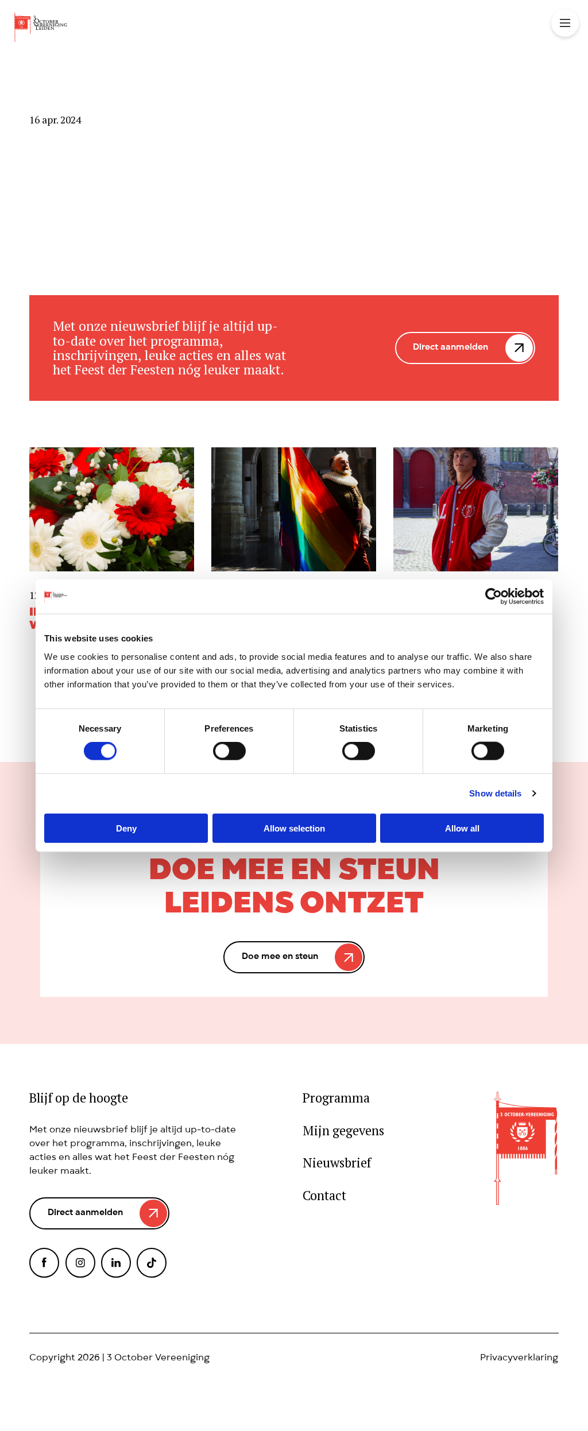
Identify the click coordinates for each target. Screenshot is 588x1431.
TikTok (152, 1263)
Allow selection (294, 828)
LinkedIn (116, 1263)
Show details (495, 793)
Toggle (565, 23)
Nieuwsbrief (337, 1163)
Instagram (80, 1263)
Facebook (44, 1263)
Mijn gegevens (343, 1131)
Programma (336, 1098)
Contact (324, 1196)
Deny (126, 828)
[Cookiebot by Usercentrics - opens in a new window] (493, 596)
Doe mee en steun (280, 957)
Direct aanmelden (450, 348)
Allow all (462, 828)
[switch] (229, 751)
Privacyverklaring (519, 1358)
